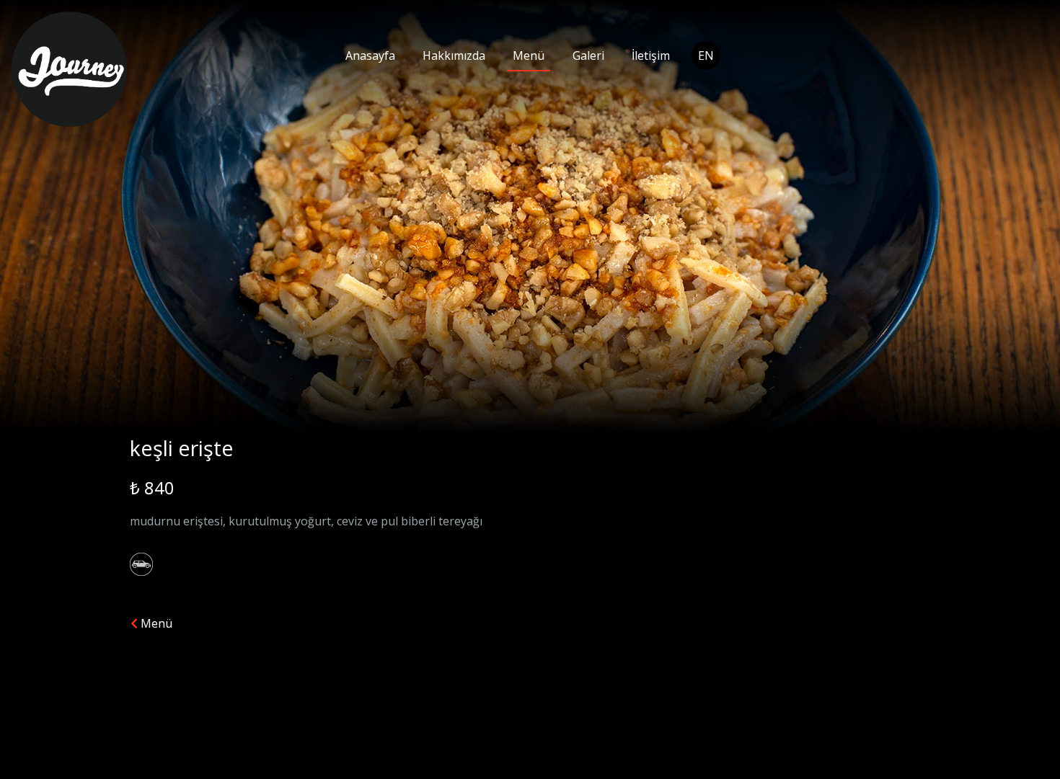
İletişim (651, 55)
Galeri (588, 55)
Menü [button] (155, 623)
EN (706, 55)
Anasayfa (370, 55)
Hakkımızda (454, 55)
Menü (528, 55)
